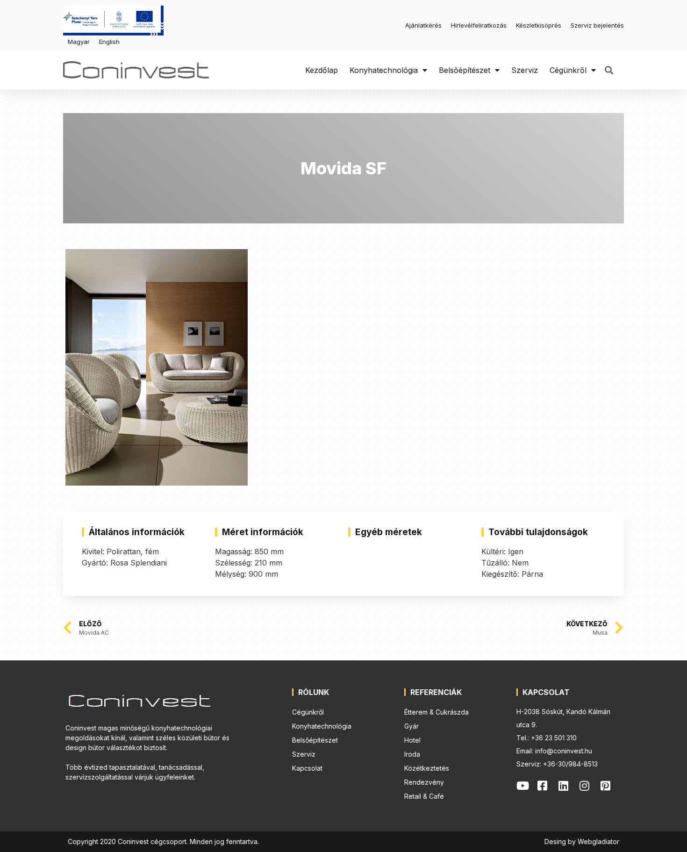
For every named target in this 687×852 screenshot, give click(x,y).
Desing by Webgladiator (581, 841)
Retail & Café (424, 796)
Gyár (411, 726)
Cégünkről (568, 70)
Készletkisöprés (538, 25)
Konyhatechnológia (384, 70)
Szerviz (524, 70)
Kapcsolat (307, 768)
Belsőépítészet (464, 70)
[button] (608, 70)
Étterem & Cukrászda (436, 712)
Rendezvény (424, 782)
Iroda (412, 754)
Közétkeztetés (426, 768)
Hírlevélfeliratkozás (479, 25)
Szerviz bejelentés (597, 25)
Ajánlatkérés (423, 25)
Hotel (412, 740)
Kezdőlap (321, 70)
